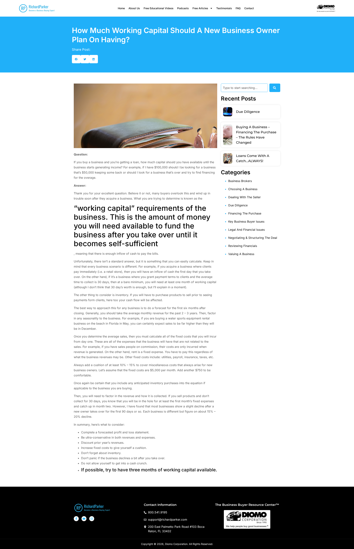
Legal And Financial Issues (246, 229)
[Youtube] (83, 518)
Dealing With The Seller (244, 197)
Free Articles (200, 8)
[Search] (274, 88)
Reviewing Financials (242, 246)
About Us (134, 8)
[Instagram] (91, 518)
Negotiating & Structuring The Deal (252, 238)
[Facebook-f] (76, 518)
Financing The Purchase (244, 213)
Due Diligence (248, 112)
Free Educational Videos (158, 8)
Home (121, 8)
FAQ (238, 8)
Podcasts (183, 8)
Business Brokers (240, 181)
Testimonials (224, 8)
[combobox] (244, 88)
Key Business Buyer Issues (246, 221)
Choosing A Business (242, 189)
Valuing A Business (241, 254)
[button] (76, 59)
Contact (249, 8)
